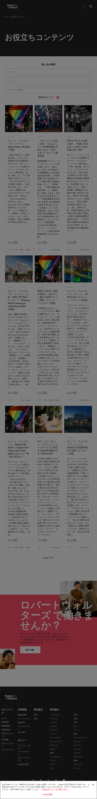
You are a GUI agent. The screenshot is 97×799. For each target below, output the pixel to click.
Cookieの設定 (48, 794)
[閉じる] (93, 785)
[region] (48, 790)
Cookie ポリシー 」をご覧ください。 (55, 789)
